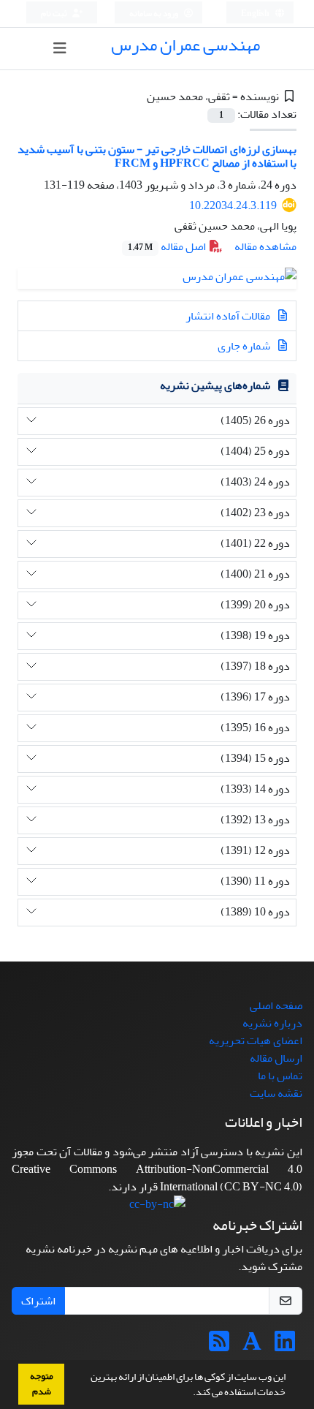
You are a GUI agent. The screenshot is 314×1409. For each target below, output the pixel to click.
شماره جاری (245, 346)
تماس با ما (280, 1076)
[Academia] (252, 1346)
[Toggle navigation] (60, 48)
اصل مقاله (168, 246)
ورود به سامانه (154, 13)
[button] (189, 1393)
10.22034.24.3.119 (233, 205)
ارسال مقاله (276, 1058)
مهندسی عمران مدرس (185, 45)
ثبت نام (55, 13)
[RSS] (219, 1346)
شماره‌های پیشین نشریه (215, 385)
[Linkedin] (284, 1346)
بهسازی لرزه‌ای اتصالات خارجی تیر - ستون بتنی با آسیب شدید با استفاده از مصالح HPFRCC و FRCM (157, 156)
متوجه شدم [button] (41, 1383)
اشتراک (38, 1301)
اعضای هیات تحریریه (255, 1040)
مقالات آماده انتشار (228, 316)
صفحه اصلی (276, 1005)
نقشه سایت (276, 1093)
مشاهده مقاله (265, 246)
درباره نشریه (272, 1023)
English (256, 13)
